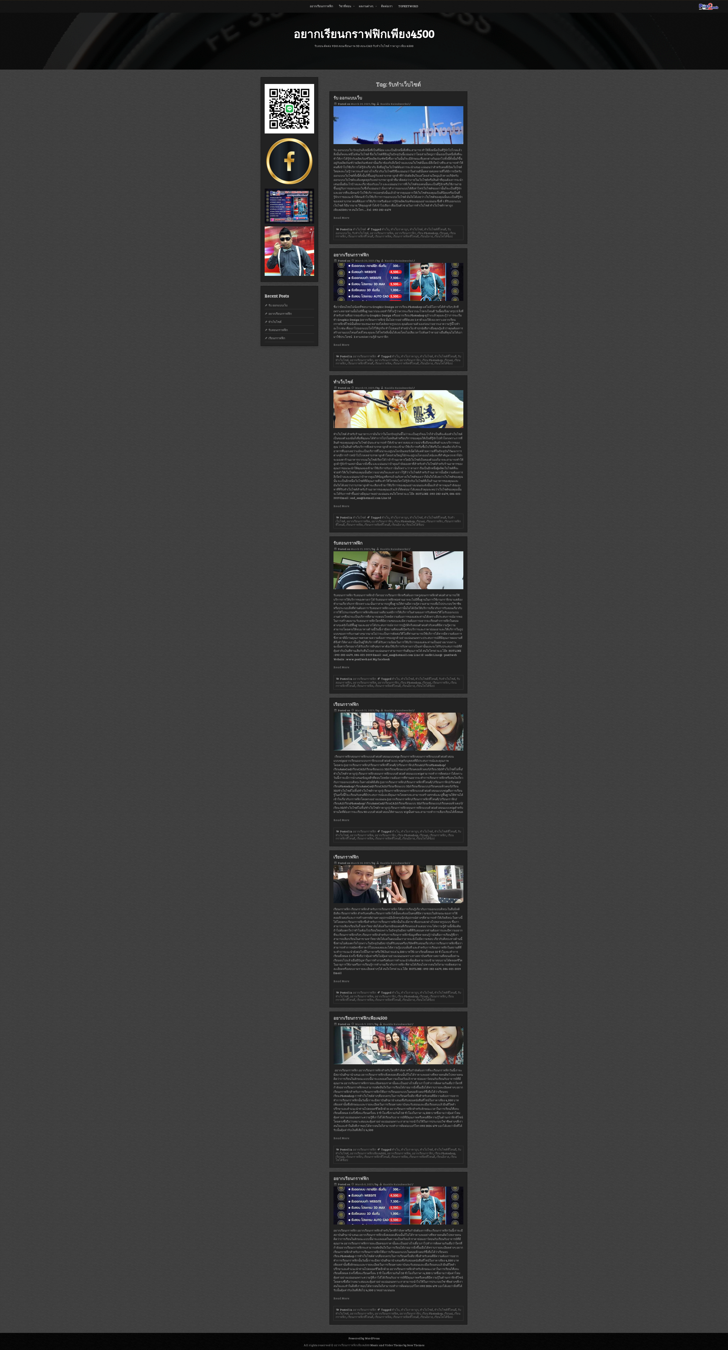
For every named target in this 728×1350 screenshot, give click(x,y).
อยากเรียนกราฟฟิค (381, 233)
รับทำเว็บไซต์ (360, 233)
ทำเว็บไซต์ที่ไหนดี (435, 229)
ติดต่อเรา (386, 6)
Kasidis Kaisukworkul (394, 104)
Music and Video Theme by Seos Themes (397, 1345)
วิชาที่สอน (345, 6)
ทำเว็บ (385, 229)
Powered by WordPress (364, 1338)
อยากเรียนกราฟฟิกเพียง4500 (360, 1018)
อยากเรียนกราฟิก (405, 233)
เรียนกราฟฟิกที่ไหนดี (360, 236)
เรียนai (443, 233)
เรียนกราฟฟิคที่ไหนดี (406, 236)
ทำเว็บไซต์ (359, 229)
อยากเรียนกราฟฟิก (321, 6)
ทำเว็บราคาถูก (399, 229)
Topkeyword (408, 6)
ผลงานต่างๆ (366, 6)
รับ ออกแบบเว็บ (347, 97)
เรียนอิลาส (426, 236)
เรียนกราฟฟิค (383, 236)
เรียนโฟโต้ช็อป (443, 236)
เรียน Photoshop (427, 233)
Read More (341, 218)
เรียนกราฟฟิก (434, 521)
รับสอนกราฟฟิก (348, 543)
